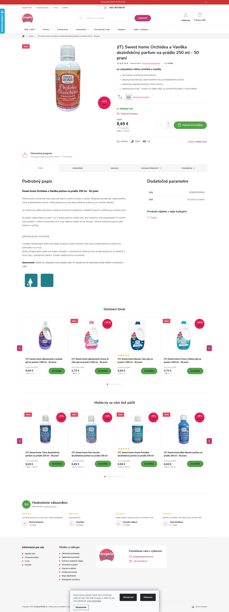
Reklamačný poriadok (71, 557)
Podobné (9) (187, 168)
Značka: (197, 141)
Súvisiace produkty (150, 168)
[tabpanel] (45, 348)
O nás (55, 8)
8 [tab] (121, 476)
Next (209, 348)
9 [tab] (124, 476)
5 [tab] (117, 384)
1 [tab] (107, 384)
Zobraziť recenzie (50, 506)
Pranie (154, 217)
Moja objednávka (69, 576)
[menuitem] (31, 29)
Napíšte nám (27, 8)
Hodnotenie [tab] (77, 168)
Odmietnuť (128, 597)
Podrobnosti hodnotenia (151, 63)
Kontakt (65, 8)
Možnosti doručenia (129, 113)
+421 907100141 (140, 561)
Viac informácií (94, 601)
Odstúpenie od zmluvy (71, 579)
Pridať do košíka (192, 125)
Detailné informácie (141, 97)
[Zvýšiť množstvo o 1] (168, 123)
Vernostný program (70, 565)
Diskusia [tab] (114, 168)
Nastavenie (81, 607)
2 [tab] (109, 384)
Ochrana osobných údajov (72, 561)
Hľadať (142, 18)
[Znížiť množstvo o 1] (168, 127)
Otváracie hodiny (42, 8)
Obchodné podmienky (71, 553)
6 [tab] (119, 384)
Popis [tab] (40, 168)
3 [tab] (112, 384)
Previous (19, 348)
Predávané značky (69, 572)
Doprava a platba (69, 568)
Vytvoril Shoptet (201, 607)
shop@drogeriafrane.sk (143, 557)
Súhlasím (148, 597)
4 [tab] (114, 384)
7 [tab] (121, 384)
